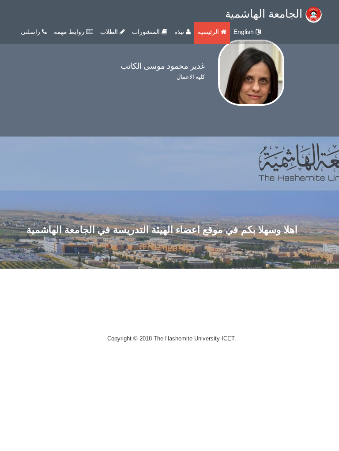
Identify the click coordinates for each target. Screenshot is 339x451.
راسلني (31, 31)
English (245, 31)
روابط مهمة (70, 31)
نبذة (180, 31)
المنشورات (147, 31)
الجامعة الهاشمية (265, 13)
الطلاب (110, 31)
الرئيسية (209, 31)
